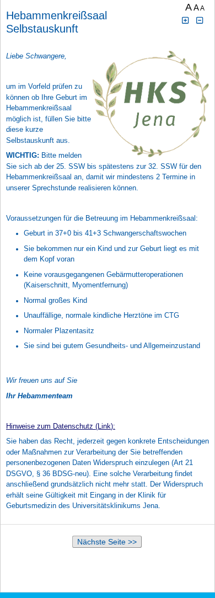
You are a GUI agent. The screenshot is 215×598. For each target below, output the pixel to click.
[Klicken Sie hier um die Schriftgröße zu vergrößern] (185, 21)
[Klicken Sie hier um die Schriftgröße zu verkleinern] (200, 21)
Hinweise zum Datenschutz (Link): (60, 426)
